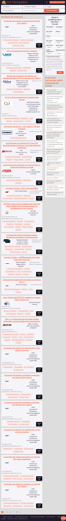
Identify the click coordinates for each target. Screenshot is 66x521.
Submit (60, 72)
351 (17, 512)
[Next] (20, 512)
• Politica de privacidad (37, 517)
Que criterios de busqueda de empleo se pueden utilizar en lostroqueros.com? (55, 99)
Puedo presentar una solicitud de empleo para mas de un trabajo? (54, 120)
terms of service (57, 59)
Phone (58, 31)
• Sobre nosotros (7, 517)
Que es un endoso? (52, 178)
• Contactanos (50, 517)
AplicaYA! (39, 45)
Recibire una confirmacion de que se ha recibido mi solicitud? (55, 127)
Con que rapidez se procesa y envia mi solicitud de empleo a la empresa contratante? (55, 134)
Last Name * (59, 27)
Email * (48, 36)
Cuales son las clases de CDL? (54, 163)
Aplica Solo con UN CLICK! (57, 2)
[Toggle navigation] (47, 2)
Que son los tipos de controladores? (53, 168)
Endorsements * (60, 50)
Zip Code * (49, 31)
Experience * (59, 41)
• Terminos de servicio (21, 517)
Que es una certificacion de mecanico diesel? (55, 193)
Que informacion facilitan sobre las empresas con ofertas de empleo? (54, 158)
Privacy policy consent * (53, 56)
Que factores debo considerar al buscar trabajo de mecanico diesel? (55, 187)
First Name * (50, 27)
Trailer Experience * (50, 50)
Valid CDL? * (49, 45)
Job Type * (49, 41)
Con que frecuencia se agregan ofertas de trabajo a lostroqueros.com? (55, 107)
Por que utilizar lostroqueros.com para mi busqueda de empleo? (54, 91)
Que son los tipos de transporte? (53, 173)
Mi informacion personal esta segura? (54, 182)
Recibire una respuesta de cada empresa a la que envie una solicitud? (54, 151)
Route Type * (59, 45)
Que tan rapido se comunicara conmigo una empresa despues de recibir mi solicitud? (55, 143)
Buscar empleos (51, 10)
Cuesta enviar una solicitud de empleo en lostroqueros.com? (55, 113)
